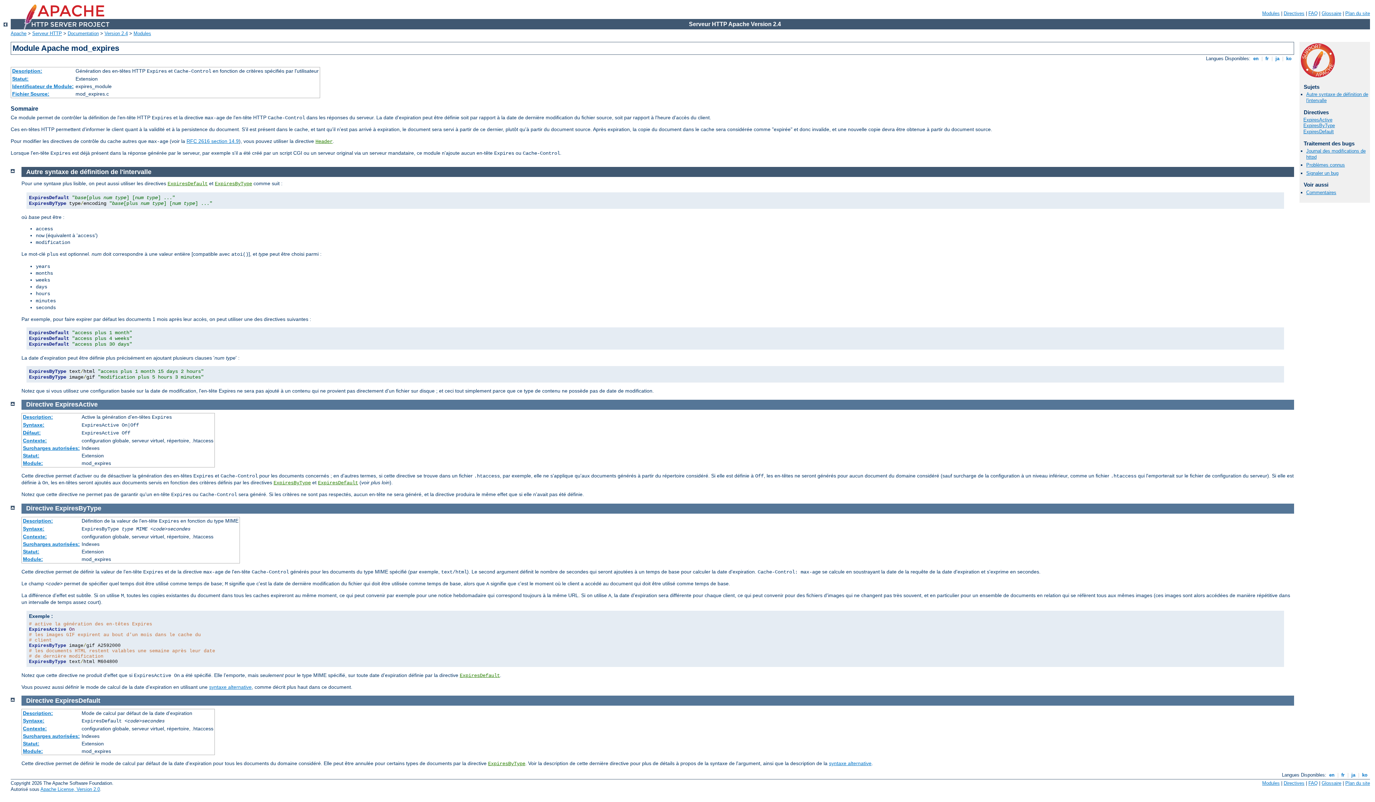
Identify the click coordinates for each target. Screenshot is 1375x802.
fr (1267, 58)
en (1256, 58)
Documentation (83, 33)
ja (1277, 58)
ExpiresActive (1317, 120)
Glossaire (1331, 13)
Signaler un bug (1322, 173)
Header (324, 141)
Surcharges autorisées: (51, 448)
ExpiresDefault (1318, 131)
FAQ (1313, 13)
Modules (1271, 13)
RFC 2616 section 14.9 (213, 141)
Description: (27, 71)
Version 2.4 (116, 33)
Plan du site (1357, 13)
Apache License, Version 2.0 (70, 789)
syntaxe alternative (230, 687)
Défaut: (32, 433)
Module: (33, 463)
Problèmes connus (1325, 165)
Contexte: (35, 440)
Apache (18, 33)
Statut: (20, 79)
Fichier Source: (30, 94)
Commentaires (1321, 192)
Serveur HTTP (47, 33)
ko (1289, 58)
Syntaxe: (33, 425)
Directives (1294, 13)
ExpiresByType (1319, 125)
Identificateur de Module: (43, 86)
